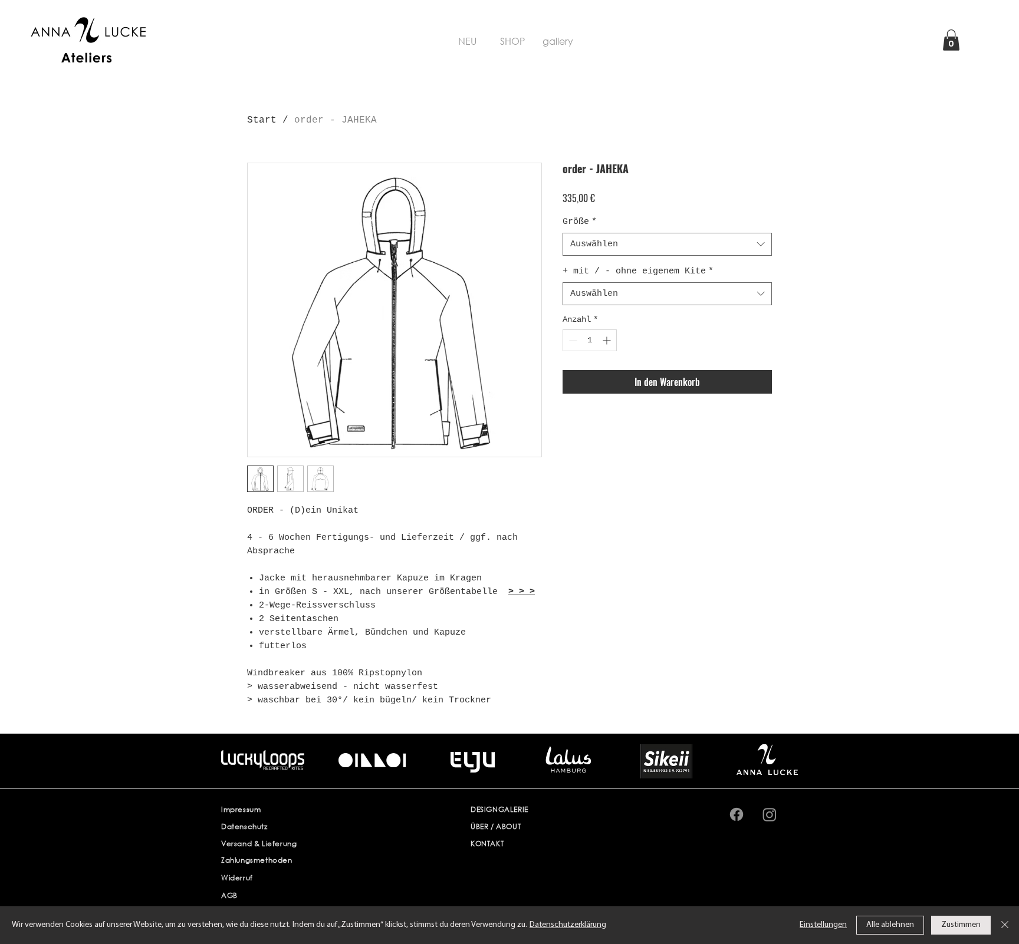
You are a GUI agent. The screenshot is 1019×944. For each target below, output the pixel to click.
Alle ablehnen (890, 924)
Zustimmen (961, 924)
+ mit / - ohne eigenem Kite (638, 271)
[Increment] (607, 340)
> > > (521, 592)
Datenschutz (244, 826)
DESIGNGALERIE (499, 809)
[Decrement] (571, 340)
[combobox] (667, 244)
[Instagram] (769, 814)
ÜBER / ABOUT (496, 826)
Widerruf (237, 878)
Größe (580, 222)
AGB (229, 895)
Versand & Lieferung (259, 844)
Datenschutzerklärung (568, 924)
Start (262, 120)
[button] (951, 40)
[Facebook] (736, 814)
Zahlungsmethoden (256, 860)
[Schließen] (1005, 925)
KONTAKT (487, 844)
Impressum (241, 809)
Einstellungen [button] (823, 924)
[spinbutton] (589, 340)
